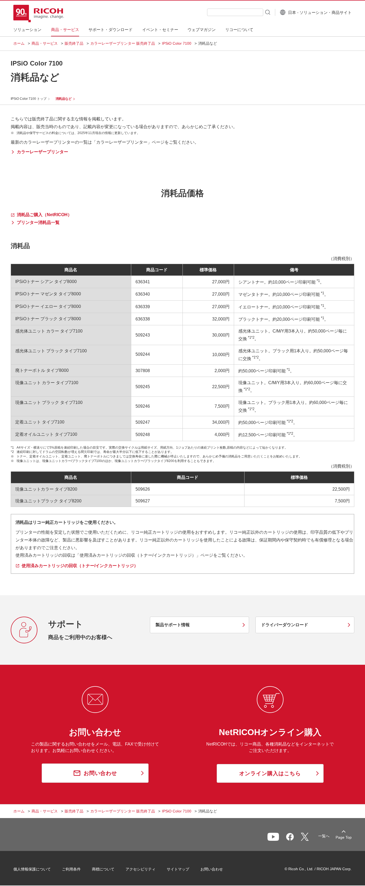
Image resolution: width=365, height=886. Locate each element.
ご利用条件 (71, 869)
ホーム (19, 43)
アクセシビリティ (141, 869)
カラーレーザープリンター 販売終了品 (122, 43)
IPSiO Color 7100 (176, 43)
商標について (103, 869)
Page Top (344, 837)
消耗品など (64, 99)
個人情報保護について (32, 869)
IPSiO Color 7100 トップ (28, 99)
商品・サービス (45, 43)
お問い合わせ (211, 869)
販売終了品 (74, 43)
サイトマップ (178, 869)
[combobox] (235, 12)
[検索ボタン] (267, 12)
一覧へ (323, 836)
